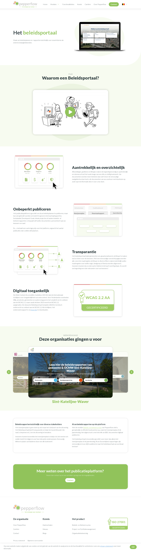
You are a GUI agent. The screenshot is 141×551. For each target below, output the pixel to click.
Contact (114, 4)
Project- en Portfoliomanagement (84, 529)
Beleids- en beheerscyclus (92, 427)
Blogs (44, 533)
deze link (34, 310)
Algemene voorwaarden (35, 540)
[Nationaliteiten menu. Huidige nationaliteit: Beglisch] (123, 4)
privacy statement (106, 546)
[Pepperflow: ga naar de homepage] (25, 4)
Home (45, 4)
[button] (9, 372)
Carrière (88, 4)
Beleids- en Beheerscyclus (81, 525)
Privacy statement (19, 540)
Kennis (79, 4)
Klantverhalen (47, 525)
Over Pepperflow (100, 4)
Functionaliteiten (68, 4)
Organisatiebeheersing (80, 533)
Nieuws (45, 529)
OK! (133, 547)
